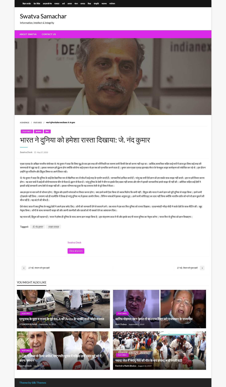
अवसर (69, 3)
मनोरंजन (112, 3)
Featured (38, 122)
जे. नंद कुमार (37, 226)
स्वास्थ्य (104, 3)
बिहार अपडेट (27, 3)
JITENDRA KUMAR (28, 324)
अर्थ (63, 3)
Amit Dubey (121, 324)
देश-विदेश (37, 3)
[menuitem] (28, 34)
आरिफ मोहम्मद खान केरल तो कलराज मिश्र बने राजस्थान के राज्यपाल (153, 319)
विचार (47, 131)
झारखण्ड (38, 131)
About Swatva (28, 34)
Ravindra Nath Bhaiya (126, 366)
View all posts (76, 251)
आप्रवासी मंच (47, 3)
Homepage (24, 122)
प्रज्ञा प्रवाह (53, 226)
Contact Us (49, 34)
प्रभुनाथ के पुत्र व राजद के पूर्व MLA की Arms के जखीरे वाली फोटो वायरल (61, 319)
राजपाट (56, 3)
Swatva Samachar (43, 16)
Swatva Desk (26, 152)
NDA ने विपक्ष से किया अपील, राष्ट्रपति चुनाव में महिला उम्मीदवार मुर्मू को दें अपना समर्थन (60, 358)
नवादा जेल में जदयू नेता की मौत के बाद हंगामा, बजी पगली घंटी (148, 360)
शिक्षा (89, 3)
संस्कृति (96, 3)
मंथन (76, 3)
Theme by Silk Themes (32, 382)
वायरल (83, 3)
